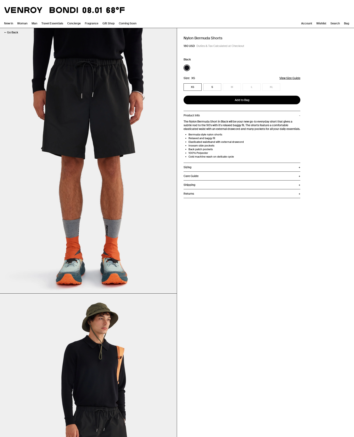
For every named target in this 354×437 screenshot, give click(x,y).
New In (8, 23)
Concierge (74, 23)
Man (34, 23)
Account (306, 23)
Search (335, 23)
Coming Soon (127, 23)
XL (271, 87)
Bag (346, 23)
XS (192, 87)
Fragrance (91, 23)
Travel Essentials (52, 23)
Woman (22, 23)
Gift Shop (108, 23)
